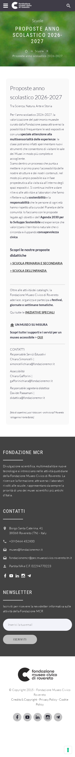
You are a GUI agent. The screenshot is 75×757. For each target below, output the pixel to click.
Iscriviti (20, 639)
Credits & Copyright (24, 699)
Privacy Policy (48, 699)
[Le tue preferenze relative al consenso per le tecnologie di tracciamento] (68, 750)
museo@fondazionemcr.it (26, 549)
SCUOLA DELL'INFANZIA (29, 270)
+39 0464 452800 (22, 541)
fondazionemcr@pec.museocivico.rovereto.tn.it (40, 558)
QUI (40, 337)
